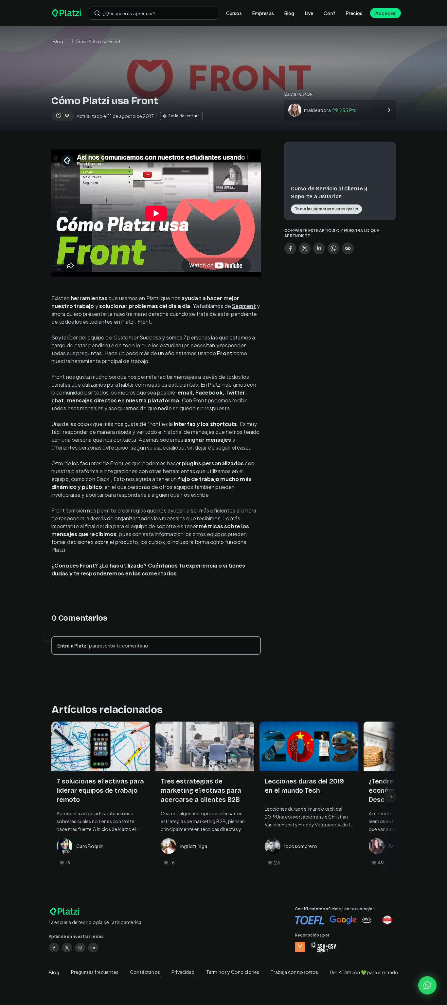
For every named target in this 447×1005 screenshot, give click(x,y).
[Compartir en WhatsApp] (333, 248)
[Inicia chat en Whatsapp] (427, 985)
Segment (244, 305)
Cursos (234, 13)
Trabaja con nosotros (294, 972)
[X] (67, 947)
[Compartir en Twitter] (305, 248)
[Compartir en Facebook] (290, 248)
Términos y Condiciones (232, 972)
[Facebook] (54, 947)
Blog (289, 13)
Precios (354, 13)
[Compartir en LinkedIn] (319, 248)
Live (309, 13)
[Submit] (97, 13)
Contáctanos (145, 972)
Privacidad (183, 972)
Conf (329, 13)
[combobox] (153, 13)
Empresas (263, 13)
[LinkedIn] (93, 947)
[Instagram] (80, 947)
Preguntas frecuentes (94, 972)
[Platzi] (66, 13)
